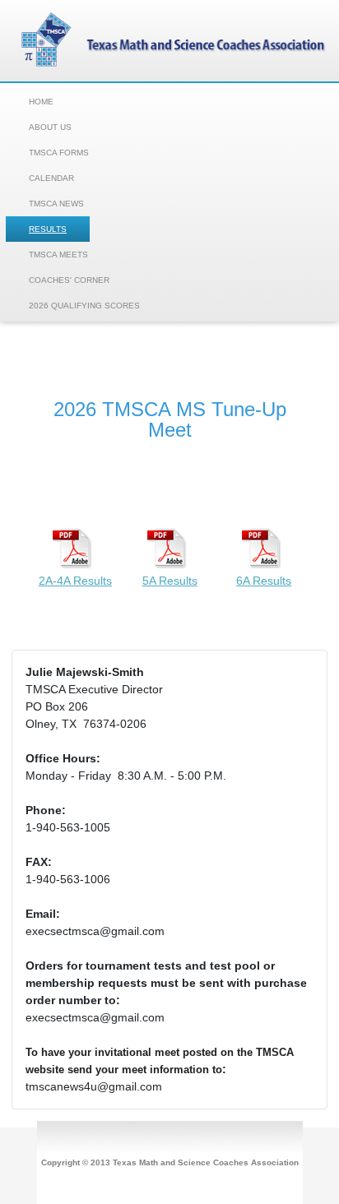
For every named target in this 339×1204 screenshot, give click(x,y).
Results (48, 229)
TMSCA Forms (59, 152)
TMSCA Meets (58, 254)
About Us (50, 127)
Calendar (51, 178)
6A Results (263, 580)
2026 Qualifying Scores (84, 305)
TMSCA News (56, 203)
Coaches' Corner (69, 280)
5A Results (169, 580)
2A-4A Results (75, 580)
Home (41, 101)
